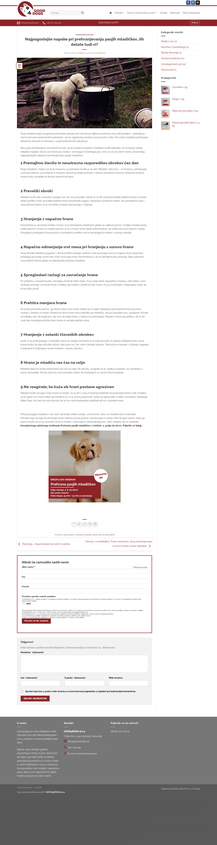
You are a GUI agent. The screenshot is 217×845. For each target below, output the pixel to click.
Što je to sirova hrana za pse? (141, 12)
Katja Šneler (99, 53)
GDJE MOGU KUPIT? (108, 23)
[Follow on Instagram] (193, 2)
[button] (195, 22)
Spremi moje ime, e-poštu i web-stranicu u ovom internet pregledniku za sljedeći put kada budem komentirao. (80, 691)
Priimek (25, 587)
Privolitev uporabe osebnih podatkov (39, 596)
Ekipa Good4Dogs (191, 12)
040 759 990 (74, 747)
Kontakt (163, 12)
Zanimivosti (167, 69)
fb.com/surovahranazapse (82, 753)
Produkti (119, 12)
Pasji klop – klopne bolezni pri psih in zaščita (46, 544)
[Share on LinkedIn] (95, 524)
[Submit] (82, 12)
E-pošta (75, 678)
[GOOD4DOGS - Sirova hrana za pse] (31, 8)
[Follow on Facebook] (188, 2)
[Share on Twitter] (79, 524)
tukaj (138, 425)
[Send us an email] (198, 2)
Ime (23, 577)
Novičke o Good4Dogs (173, 47)
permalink (110, 535)
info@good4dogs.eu (78, 741)
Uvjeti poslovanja (24, 787)
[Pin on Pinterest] (90, 524)
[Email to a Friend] (84, 524)
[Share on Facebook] (74, 524)
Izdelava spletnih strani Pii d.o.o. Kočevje (180, 788)
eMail (28, 604)
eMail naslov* (28, 567)
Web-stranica (116, 678)
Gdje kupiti (175, 12)
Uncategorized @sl (171, 64)
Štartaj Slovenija (170, 52)
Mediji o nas (167, 41)
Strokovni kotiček (85, 35)
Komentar (32, 652)
